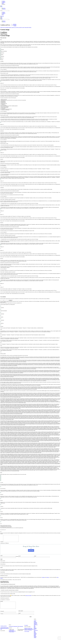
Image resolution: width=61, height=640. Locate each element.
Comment (1, 541)
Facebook (47, 577)
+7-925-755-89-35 (11, 631)
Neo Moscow (36, 630)
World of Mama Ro (20, 626)
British (35, 635)
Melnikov (35, 628)
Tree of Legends (26, 631)
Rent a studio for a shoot (20, 27)
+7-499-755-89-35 (11, 630)
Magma (35, 632)
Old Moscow (36, 624)
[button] (9, 19)
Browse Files (31, 550)
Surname (1, 613)
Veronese (35, 636)
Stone (35, 626)
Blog (3, 3)
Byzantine (35, 622)
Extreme (35, 634)
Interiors (3, 2)
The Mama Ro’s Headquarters (13, 626)
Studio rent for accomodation (4, 27)
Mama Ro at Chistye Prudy (28, 628)
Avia (34, 629)
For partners (26, 625)
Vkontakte (43, 577)
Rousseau (35, 633)
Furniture (3, 12)
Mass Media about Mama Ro (4, 628)
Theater (35, 637)
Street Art (35, 623)
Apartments (14, 24)
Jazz (34, 625)
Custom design (26, 27)
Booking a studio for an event (13, 27)
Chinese (35, 620)
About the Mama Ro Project (4, 627)
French (35, 621)
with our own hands (28, 595)
